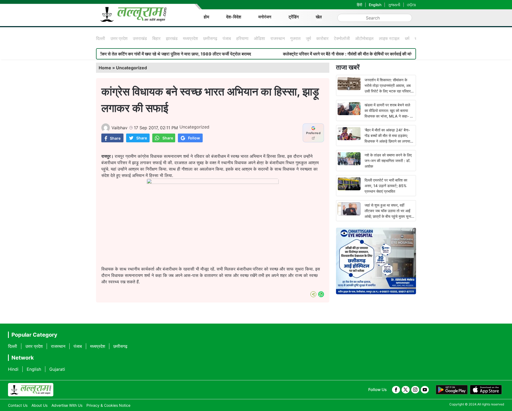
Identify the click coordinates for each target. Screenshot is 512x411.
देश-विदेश (233, 16)
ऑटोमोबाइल (364, 38)
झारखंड (172, 38)
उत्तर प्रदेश (118, 38)
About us (39, 405)
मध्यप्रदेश (190, 38)
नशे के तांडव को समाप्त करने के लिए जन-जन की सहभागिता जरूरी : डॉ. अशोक (388, 160)
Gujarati (57, 369)
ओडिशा (259, 38)
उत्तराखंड (140, 38)
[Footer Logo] (30, 389)
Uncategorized (131, 67)
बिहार (156, 38)
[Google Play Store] (452, 389)
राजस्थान (277, 38)
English (375, 4)
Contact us (17, 405)
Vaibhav (119, 127)
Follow (194, 138)
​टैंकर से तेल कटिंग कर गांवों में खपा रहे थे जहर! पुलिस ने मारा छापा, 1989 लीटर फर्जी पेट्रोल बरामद (162, 54)
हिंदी (359, 4)
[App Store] (486, 389)
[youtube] (425, 390)
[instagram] (415, 390)
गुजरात (295, 38)
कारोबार (322, 38)
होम (206, 16)
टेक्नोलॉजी (342, 38)
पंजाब (227, 38)
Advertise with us (66, 405)
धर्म (407, 38)
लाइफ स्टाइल (389, 38)
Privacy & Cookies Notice (108, 405)
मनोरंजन (264, 16)
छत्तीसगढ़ (210, 38)
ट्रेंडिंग (294, 16)
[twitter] (405, 390)
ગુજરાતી (394, 4)
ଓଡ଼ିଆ (411, 4)
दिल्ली (100, 38)
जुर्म (308, 38)
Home (105, 67)
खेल (319, 16)
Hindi (13, 369)
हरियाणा (242, 38)
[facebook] (396, 390)
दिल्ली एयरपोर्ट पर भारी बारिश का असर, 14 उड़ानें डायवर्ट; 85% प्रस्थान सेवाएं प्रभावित (386, 186)
